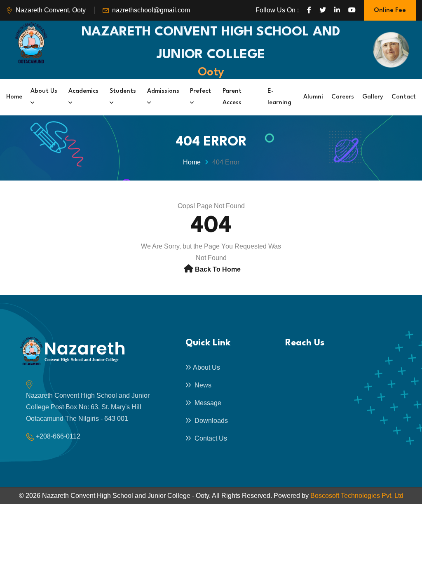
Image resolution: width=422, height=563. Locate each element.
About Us (43, 91)
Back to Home (218, 269)
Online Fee (390, 10)
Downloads (210, 420)
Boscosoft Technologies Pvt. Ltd (356, 495)
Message (207, 402)
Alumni (313, 97)
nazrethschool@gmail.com (151, 10)
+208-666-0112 (58, 436)
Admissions (163, 91)
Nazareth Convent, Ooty (51, 10)
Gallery (372, 97)
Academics (83, 91)
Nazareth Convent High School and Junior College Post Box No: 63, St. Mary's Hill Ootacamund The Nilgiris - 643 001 (88, 407)
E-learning (279, 97)
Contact (404, 97)
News (202, 385)
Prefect (200, 91)
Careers (342, 97)
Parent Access (232, 97)
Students (123, 91)
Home (14, 97)
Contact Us (210, 438)
